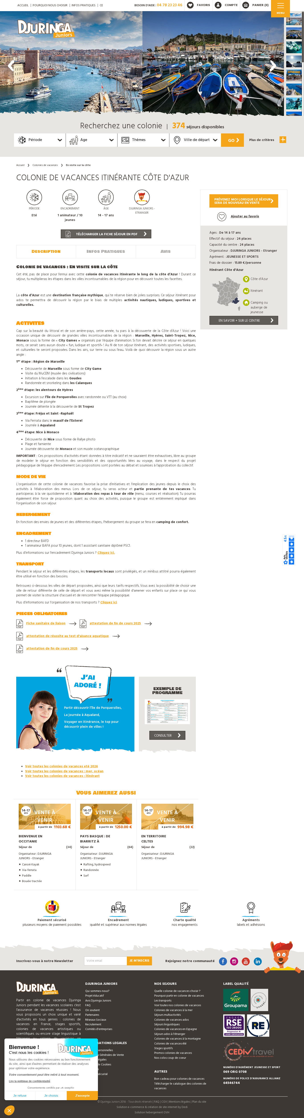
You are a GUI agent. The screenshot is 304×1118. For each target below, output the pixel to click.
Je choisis (51, 1095)
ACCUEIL (22, 5)
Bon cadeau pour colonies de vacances (179, 1079)
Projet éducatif (94, 995)
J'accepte (82, 1095)
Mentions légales (179, 1102)
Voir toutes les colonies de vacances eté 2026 (61, 766)
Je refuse (19, 1095)
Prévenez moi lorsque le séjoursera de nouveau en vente (242, 201)
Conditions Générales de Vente (104, 1055)
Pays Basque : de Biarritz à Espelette (95, 842)
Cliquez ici (108, 602)
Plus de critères (262, 140)
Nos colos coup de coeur (170, 1058)
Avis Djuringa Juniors (98, 1000)
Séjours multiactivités (167, 1015)
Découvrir (40, 823)
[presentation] (11, 66)
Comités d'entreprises (98, 1029)
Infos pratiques (83, 5)
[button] (294, 19)
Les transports (162, 1000)
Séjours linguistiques (167, 1024)
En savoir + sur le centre (239, 320)
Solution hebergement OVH (152, 1112)
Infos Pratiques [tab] (106, 251)
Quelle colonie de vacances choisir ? (177, 991)
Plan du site (199, 1102)
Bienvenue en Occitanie (30, 839)
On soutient (92, 1010)
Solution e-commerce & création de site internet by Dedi (152, 1107)
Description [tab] (46, 251)
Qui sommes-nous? (97, 991)
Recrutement (93, 1024)
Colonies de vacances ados (171, 1020)
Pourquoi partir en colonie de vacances (179, 995)
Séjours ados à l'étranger (169, 1034)
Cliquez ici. (106, 553)
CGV (164, 1102)
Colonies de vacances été (170, 1043)
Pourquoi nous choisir (50, 5)
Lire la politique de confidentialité (29, 1081)
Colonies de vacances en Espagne (175, 1029)
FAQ (88, 1005)
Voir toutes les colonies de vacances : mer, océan (64, 771)
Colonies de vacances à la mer (173, 1010)
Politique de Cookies (98, 1064)
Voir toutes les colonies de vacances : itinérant (62, 776)
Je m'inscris (139, 960)
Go (231, 140)
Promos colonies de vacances (173, 1053)
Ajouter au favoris (245, 216)
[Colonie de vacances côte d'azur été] (71, 64)
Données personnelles (99, 1050)
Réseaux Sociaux (95, 1020)
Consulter (163, 735)
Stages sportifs (163, 1048)
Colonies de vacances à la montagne (177, 1038)
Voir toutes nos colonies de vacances (177, 1005)
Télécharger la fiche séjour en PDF (106, 234)
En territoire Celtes (153, 839)
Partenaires (92, 1015)
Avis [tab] (166, 251)
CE (101, 5)
